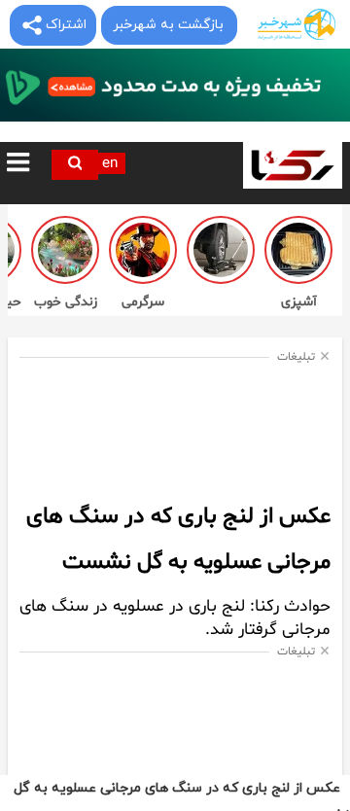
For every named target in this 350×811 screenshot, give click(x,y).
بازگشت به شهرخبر (168, 25)
